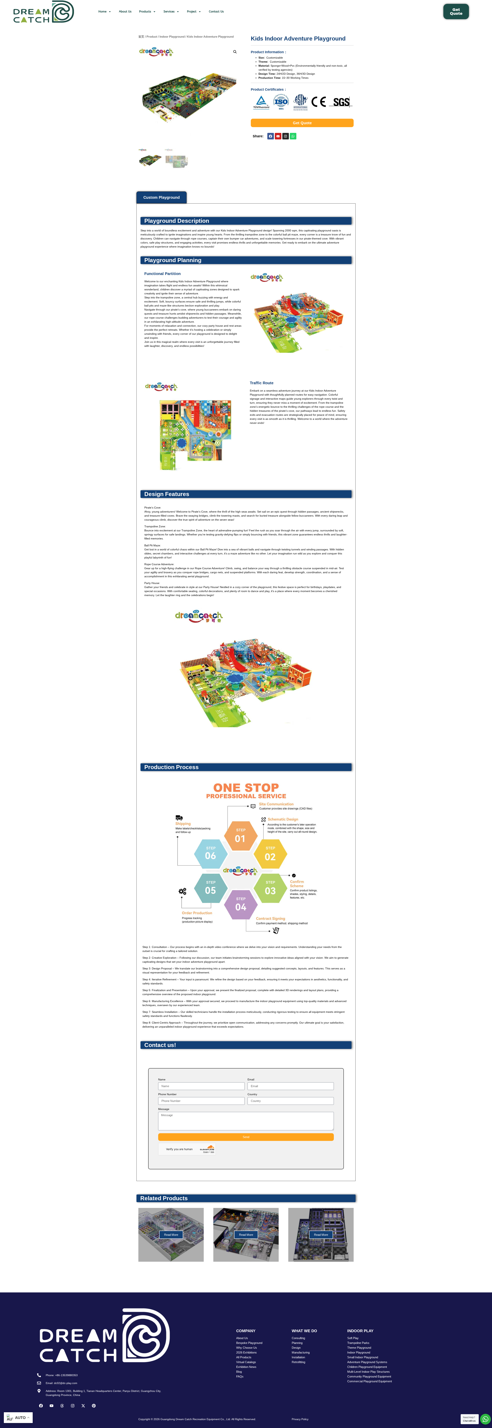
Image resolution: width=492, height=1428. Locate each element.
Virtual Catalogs (246, 1362)
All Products (243, 1357)
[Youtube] (278, 136)
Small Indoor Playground (362, 1357)
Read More (171, 1234)
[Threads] (62, 1406)
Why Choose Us (246, 1347)
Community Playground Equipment (369, 1376)
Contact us (216, 11)
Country (252, 1094)
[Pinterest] (94, 1406)
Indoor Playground (172, 36)
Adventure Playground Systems (367, 1362)
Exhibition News (246, 1366)
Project (191, 11)
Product (151, 36)
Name (161, 1079)
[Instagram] (285, 136)
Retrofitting (298, 1362)
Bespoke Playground (249, 1342)
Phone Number (167, 1094)
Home (102, 11)
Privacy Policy (300, 1419)
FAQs (240, 1376)
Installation (298, 1357)
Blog (239, 1371)
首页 (141, 36)
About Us (125, 11)
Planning (297, 1342)
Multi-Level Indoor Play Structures (368, 1371)
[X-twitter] (83, 1406)
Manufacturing (301, 1352)
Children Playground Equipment (367, 1366)
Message (163, 1109)
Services (169, 11)
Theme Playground (359, 1347)
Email (251, 1079)
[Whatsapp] (293, 136)
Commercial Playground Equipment (369, 1381)
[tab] (161, 197)
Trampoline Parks (358, 1342)
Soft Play (353, 1338)
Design (296, 1347)
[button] (235, 51)
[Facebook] (270, 136)
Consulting (298, 1338)
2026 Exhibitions (246, 1352)
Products (145, 11)
